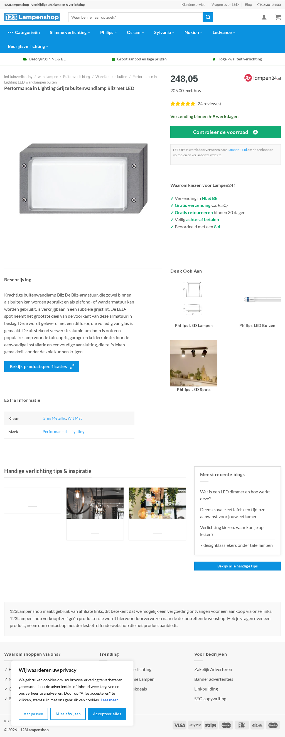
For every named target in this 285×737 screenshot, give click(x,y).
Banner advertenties (213, 679)
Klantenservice (193, 4)
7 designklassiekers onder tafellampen (237, 545)
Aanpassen (33, 713)
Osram (133, 32)
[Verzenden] (208, 17)
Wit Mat (75, 418)
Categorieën (27, 32)
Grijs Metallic (54, 418)
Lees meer (109, 699)
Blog (248, 4)
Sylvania (162, 32)
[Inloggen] (264, 17)
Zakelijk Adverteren (213, 669)
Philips (106, 32)
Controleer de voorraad (220, 132)
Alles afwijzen (68, 713)
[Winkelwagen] (278, 17)
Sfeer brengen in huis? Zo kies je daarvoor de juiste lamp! (95, 527)
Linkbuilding (206, 688)
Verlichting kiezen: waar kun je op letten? (232, 531)
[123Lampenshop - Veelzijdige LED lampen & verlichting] (32, 17)
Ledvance (222, 32)
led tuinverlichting (18, 76)
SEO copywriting (210, 698)
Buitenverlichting (76, 76)
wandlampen (48, 76)
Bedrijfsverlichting (26, 46)
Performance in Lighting (63, 431)
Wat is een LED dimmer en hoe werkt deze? (235, 495)
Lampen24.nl (237, 150)
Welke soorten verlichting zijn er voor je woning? (157, 527)
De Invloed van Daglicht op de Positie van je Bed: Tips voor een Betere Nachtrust (32, 497)
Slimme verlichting (68, 32)
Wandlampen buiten (111, 76)
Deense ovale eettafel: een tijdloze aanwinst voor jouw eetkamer (232, 513)
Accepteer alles (107, 713)
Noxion (192, 32)
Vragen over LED (225, 4)
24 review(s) (209, 103)
